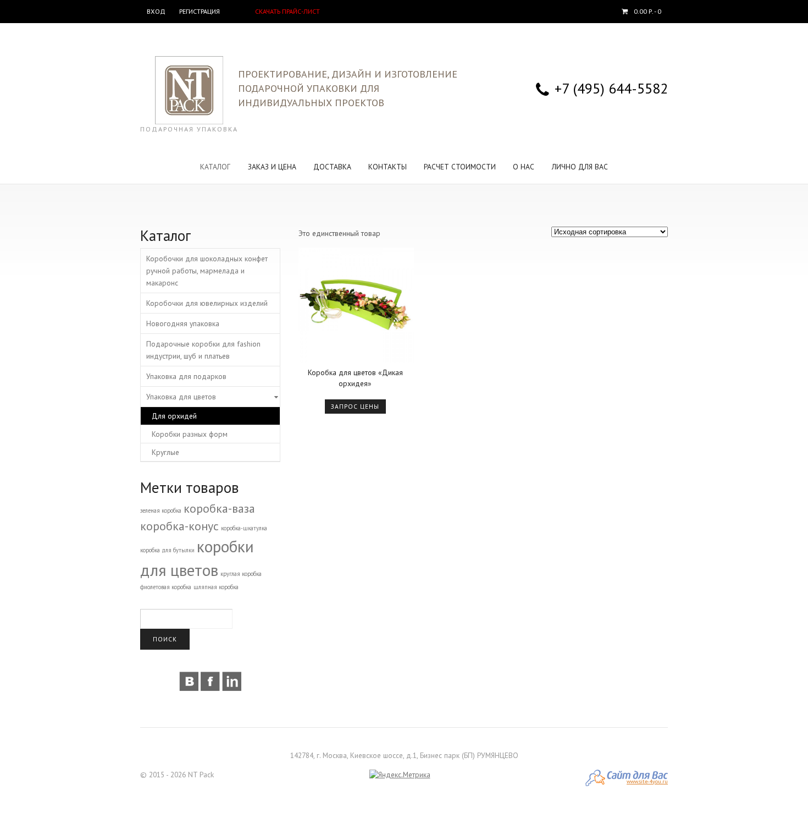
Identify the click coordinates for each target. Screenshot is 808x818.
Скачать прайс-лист (287, 11)
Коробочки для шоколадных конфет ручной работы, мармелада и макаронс (207, 271)
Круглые (165, 452)
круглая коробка (241, 574)
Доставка (332, 167)
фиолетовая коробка (165, 587)
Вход (156, 11)
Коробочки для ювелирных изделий (207, 303)
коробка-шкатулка (244, 528)
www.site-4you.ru (647, 781)
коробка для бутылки (167, 550)
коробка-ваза (219, 508)
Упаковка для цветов (181, 397)
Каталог (215, 167)
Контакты (387, 167)
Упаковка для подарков (186, 376)
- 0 (647, 11)
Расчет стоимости (460, 167)
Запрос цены (355, 406)
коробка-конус (179, 526)
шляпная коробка (216, 587)
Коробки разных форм (190, 434)
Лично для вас (580, 167)
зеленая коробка (160, 510)
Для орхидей (174, 416)
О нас (523, 167)
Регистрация (199, 11)
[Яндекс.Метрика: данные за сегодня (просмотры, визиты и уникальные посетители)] (399, 775)
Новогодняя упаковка (182, 323)
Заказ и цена (272, 167)
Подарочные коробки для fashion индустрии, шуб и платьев (203, 350)
